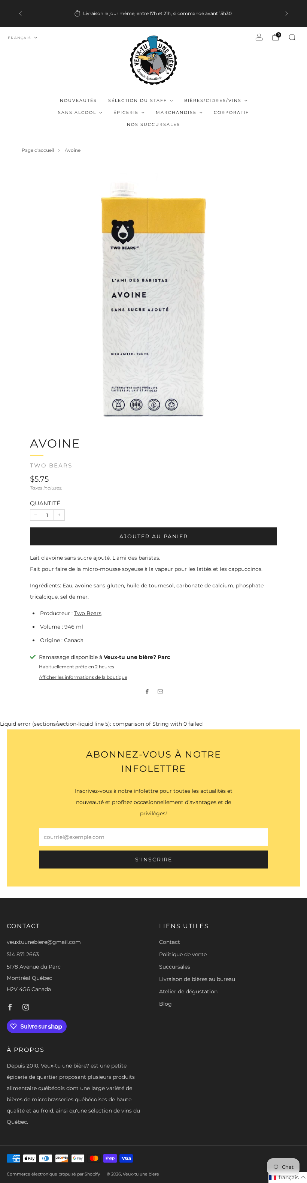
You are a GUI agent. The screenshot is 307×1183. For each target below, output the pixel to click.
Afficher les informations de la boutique (83, 677)
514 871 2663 (23, 954)
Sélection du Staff (137, 100)
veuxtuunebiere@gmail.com (44, 942)
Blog (165, 1003)
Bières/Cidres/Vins (212, 100)
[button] (287, 1177)
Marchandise (176, 112)
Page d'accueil (38, 150)
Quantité (45, 503)
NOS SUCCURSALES (153, 124)
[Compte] (259, 37)
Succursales (174, 966)
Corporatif (231, 112)
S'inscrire (153, 859)
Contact (169, 942)
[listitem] (153, 13)
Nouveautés (78, 100)
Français (19, 38)
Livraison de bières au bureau (197, 979)
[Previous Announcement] (20, 13)
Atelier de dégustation (188, 991)
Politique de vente (183, 954)
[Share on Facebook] (147, 692)
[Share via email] (160, 692)
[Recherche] (292, 37)
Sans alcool (77, 112)
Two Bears (51, 465)
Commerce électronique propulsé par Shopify (53, 1174)
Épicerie (126, 112)
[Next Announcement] (287, 13)
